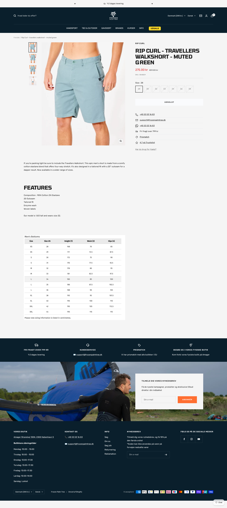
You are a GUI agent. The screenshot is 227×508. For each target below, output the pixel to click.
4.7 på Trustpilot (147, 142)
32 (156, 89)
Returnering (110, 450)
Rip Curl (140, 43)
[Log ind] (206, 16)
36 (181, 89)
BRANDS (119, 28)
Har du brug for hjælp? (145, 149)
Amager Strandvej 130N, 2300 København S (34, 437)
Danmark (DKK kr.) (175, 16)
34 (173, 89)
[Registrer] (166, 455)
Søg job (108, 445)
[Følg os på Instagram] (191, 439)
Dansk (190, 16)
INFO (141, 28)
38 (190, 89)
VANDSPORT (72, 28)
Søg (106, 437)
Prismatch (144, 137)
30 (147, 89)
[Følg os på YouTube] (198, 439)
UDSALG (155, 28)
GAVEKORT (106, 28)
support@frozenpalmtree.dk (153, 120)
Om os (107, 441)
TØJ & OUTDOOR (89, 28)
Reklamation (110, 454)
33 (164, 89)
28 (139, 89)
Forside (17, 38)
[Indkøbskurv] (212, 16)
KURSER (131, 28)
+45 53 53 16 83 (147, 114)
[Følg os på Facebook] (184, 439)
